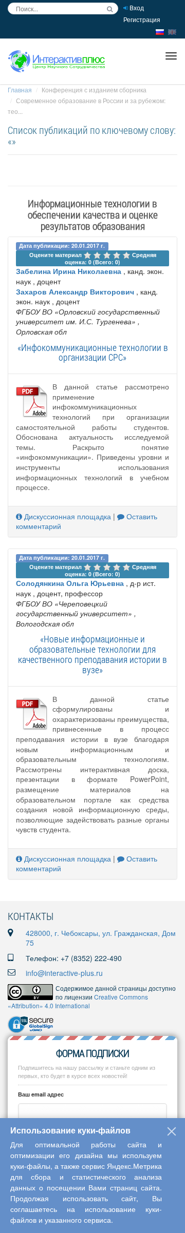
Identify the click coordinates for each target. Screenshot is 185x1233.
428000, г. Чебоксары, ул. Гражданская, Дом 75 (101, 938)
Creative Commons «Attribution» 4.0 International (78, 1001)
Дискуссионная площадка (66, 516)
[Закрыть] (171, 1131)
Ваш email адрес (41, 1094)
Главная (20, 89)
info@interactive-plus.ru (64, 973)
